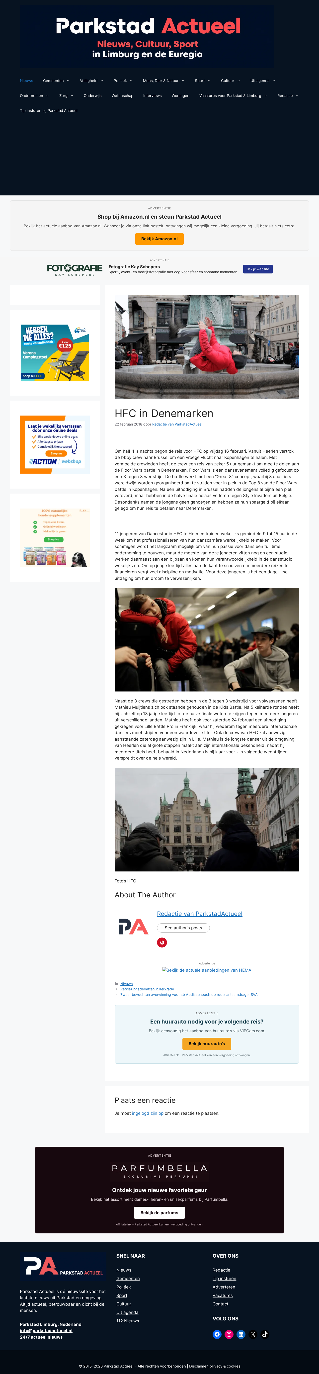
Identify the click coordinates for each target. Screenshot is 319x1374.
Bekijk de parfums (159, 1212)
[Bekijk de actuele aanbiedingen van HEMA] (206, 970)
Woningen (180, 95)
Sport (200, 80)
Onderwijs (93, 95)
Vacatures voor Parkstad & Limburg (230, 95)
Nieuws (26, 80)
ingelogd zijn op (147, 1113)
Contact (220, 1303)
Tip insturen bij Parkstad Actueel (49, 110)
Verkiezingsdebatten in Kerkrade (147, 989)
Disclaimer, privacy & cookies (214, 1366)
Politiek (120, 80)
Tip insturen (224, 1278)
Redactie (285, 95)
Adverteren (224, 1287)
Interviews (152, 95)
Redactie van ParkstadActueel (199, 913)
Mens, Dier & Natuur (161, 80)
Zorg (63, 95)
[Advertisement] (159, 158)
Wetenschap (122, 95)
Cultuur (227, 80)
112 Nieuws (127, 1320)
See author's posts (183, 927)
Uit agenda (259, 80)
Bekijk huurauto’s (207, 1043)
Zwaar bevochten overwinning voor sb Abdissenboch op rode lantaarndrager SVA (189, 994)
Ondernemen (31, 95)
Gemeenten (53, 80)
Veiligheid (88, 80)
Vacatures (223, 1295)
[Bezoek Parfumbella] (159, 1172)
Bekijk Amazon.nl (159, 238)
